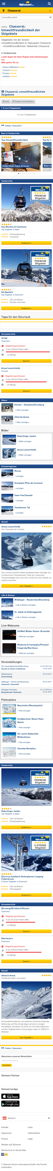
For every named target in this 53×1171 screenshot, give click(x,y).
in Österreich (18, 295)
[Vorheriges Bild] (3, 156)
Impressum (6, 1133)
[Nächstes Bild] (50, 156)
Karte (6, 101)
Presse (4, 1139)
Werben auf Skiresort (11, 1144)
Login (30, 1139)
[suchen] (49, 3)
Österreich (5, 341)
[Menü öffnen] (3, 3)
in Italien (16, 230)
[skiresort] (26, 3)
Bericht (26, 361)
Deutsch (11, 1118)
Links (30, 1127)
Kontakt (4, 1127)
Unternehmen (34, 1133)
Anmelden (6, 1065)
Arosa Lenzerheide (10, 368)
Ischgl (4, 338)
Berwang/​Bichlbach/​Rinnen (15, 908)
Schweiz (4, 371)
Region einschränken (24, 101)
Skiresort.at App (9, 1089)
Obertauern (7, 939)
